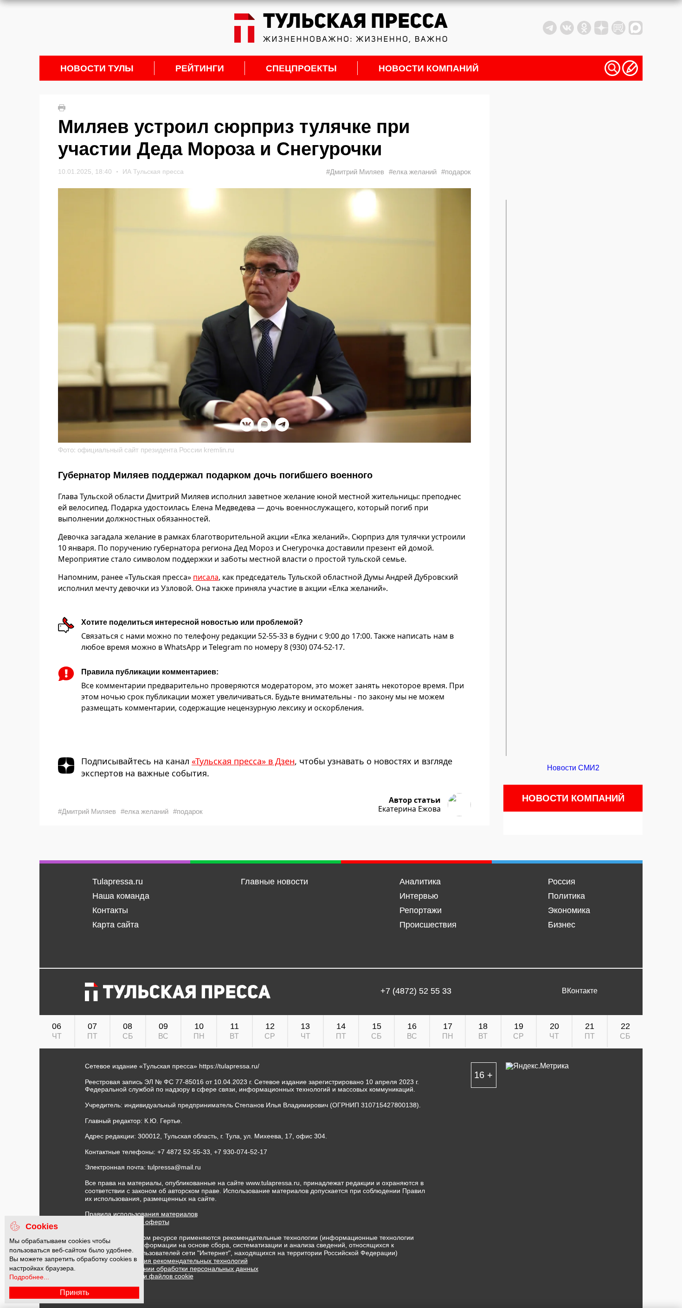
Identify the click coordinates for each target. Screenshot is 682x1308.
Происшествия (428, 924)
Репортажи (420, 910)
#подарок (456, 172)
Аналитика (420, 881)
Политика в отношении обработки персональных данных (171, 1268)
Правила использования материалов (141, 1214)
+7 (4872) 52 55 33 (415, 991)
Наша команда (120, 896)
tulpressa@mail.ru (174, 1167)
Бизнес (561, 924)
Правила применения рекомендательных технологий (166, 1260)
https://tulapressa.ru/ (229, 1066)
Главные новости (274, 881)
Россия (561, 881)
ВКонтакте (580, 991)
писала (206, 577)
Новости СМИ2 (573, 768)
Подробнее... (29, 1277)
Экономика (569, 910)
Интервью (418, 896)
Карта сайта (115, 924)
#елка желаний (413, 172)
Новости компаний (429, 68)
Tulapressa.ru (117, 881)
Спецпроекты (301, 68)
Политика (566, 896)
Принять (74, 1292)
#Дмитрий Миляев (355, 172)
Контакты (110, 910)
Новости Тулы (97, 68)
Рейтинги (199, 68)
